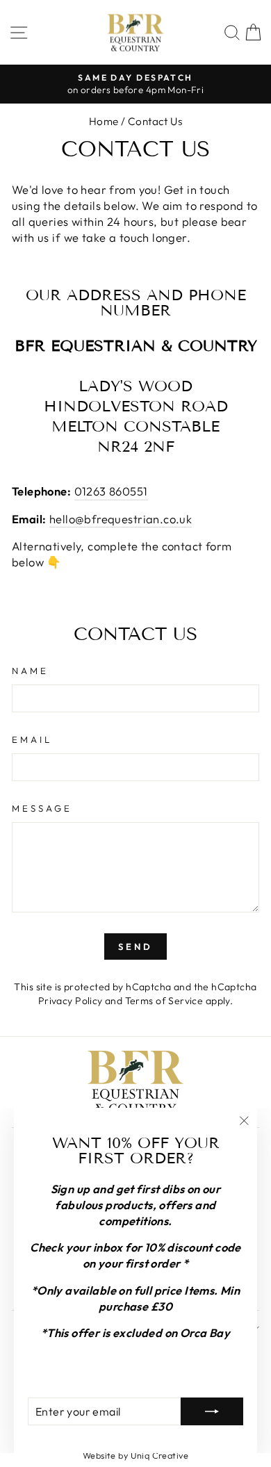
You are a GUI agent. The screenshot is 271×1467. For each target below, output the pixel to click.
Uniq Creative (159, 1455)
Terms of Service (164, 1000)
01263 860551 (111, 491)
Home (104, 121)
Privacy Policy (70, 1000)
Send (135, 946)
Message (42, 808)
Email (32, 739)
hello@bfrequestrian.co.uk (120, 518)
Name (30, 670)
